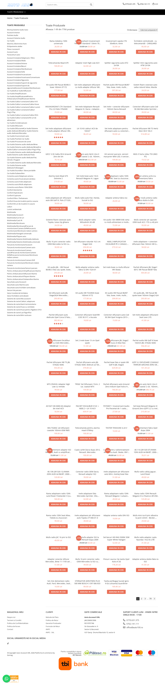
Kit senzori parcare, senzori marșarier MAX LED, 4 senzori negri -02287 (116, 155)
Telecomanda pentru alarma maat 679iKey (87, 429)
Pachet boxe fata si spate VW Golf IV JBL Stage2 (116, 363)
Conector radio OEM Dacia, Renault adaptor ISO (87, 472)
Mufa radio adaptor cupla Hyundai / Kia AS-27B (145, 538)
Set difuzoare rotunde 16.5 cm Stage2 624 (87, 242)
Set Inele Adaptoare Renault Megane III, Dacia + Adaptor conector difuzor (87, 107)
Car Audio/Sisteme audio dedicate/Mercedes (24, 162)
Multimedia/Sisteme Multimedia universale (23, 242)
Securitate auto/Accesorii (16, 282)
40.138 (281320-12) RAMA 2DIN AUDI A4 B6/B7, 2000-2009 (58, 472)
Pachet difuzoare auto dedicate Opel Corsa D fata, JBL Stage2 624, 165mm (58, 316)
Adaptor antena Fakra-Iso (116, 198)
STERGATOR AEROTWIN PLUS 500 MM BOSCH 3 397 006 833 (87, 582)
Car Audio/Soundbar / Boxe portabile (21, 170)
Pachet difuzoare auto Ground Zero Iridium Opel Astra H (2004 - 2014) (116, 385)
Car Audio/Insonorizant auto (18, 136)
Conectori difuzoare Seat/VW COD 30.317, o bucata (87, 316)
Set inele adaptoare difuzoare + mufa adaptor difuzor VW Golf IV (58, 129)
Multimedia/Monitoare (16, 223)
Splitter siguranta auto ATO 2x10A (116, 64)
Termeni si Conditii (14, 620)
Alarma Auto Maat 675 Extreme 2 (58, 177)
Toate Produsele (15, 12)
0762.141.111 (132, 623)
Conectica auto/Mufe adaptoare (19, 184)
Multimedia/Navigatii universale (19, 233)
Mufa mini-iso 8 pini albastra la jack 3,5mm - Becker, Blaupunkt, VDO (145, 516)
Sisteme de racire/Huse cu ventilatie (20, 307)
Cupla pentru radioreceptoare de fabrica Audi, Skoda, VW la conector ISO (116, 451)
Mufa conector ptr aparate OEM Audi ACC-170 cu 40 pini (145, 220)
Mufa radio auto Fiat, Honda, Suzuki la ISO (87, 199)
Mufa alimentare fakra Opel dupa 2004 (145, 429)
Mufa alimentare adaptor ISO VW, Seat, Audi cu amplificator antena (58, 451)
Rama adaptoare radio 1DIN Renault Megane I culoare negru (116, 494)
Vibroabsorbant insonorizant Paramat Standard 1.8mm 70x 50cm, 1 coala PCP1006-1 (87, 42)
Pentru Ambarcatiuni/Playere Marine (21, 276)
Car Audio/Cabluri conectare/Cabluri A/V (22, 101)
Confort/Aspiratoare (15, 193)
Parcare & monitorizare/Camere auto (21, 247)
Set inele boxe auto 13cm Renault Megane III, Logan (87, 177)
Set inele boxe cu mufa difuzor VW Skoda (116, 268)
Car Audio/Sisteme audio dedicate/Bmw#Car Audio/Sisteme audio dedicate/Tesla (24, 153)
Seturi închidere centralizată (17, 296)
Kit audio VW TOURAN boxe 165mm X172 (87, 294)
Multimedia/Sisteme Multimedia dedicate (23, 239)
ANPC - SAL (50, 632)
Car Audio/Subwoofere (15, 173)
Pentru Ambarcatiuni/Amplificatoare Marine (24, 271)
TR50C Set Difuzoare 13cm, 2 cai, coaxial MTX (87, 385)
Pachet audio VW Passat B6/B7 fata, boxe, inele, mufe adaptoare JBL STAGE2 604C (116, 86)
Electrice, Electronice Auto (17, 43)
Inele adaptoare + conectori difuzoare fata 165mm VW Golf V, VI (145, 242)
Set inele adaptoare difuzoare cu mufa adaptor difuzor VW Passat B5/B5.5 (87, 86)
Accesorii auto (12, 52)
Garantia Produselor (53, 623)
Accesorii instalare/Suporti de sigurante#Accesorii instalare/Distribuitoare (23, 86)
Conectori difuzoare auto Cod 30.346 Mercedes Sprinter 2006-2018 (145, 107)
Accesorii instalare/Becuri (16, 66)
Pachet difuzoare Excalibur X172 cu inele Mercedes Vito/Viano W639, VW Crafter (58, 341)
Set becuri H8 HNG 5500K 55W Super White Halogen (116, 538)
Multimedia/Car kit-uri (15, 218)
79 (150, 598)
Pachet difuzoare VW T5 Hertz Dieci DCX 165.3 (145, 129)
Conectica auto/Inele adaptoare (19, 182)
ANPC (48, 629)
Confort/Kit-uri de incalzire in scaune (21, 204)
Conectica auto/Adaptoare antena (20, 176)
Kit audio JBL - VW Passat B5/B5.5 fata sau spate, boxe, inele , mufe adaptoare (58, 268)
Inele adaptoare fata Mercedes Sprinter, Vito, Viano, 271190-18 (87, 494)
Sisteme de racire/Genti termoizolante (21, 304)
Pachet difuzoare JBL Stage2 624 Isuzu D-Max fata (116, 341)
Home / (10, 18)
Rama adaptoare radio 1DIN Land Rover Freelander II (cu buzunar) (58, 494)
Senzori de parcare (14, 290)
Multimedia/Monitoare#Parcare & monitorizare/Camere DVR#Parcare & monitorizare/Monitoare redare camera (22, 228)
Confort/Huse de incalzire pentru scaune (22, 201)
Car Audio (11, 41)
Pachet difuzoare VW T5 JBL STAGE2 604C (58, 363)
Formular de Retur (53, 626)
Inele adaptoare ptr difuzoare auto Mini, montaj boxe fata (116, 472)
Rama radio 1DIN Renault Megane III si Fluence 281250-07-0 (145, 494)
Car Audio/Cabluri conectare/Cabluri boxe (23, 104)
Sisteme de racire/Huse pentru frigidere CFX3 (24, 310)
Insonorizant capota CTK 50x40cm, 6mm (116, 42)
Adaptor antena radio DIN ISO (116, 515)
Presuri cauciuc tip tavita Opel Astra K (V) (116, 560)
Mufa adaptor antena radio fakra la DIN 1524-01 (87, 268)
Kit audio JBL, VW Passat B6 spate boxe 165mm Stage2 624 (145, 294)
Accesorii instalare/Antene (17, 63)
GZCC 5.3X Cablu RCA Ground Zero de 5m (58, 155)
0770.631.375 (132, 620)
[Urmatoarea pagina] (154, 598)
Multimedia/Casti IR (14, 220)
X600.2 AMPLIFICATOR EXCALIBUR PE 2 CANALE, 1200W (116, 242)
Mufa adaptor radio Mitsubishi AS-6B (87, 220)
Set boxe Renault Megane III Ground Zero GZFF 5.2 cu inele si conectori (145, 407)
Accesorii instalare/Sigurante (18, 80)
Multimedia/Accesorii (15, 215)
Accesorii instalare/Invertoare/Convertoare (23, 77)
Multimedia (11, 212)
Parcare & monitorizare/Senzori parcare (22, 268)
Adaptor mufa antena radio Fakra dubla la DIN (145, 199)
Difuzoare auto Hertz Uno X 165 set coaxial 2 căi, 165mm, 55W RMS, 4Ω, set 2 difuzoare (87, 155)
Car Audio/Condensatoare (17, 123)
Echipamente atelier (14, 46)
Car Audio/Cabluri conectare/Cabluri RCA (22, 115)
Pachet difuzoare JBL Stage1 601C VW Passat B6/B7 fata (145, 268)
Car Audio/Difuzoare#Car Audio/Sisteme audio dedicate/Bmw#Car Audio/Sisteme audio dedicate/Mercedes (22, 130)
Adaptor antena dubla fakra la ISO (145, 560)
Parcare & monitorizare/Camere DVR (21, 260)
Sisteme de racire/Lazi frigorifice (19, 312)
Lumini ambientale (14, 209)
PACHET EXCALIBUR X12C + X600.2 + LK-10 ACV (87, 407)
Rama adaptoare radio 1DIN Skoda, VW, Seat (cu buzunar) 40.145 (116, 177)
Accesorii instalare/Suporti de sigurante (22, 83)
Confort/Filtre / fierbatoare (17, 198)
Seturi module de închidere (17, 293)
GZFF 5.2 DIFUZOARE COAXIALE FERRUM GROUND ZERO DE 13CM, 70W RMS (145, 363)
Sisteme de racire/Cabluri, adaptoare (21, 301)
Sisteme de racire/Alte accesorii (19, 298)
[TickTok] (8, 643)
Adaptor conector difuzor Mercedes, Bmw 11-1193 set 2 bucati (58, 560)
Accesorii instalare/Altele (16, 60)
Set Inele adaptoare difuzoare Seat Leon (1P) (145, 316)
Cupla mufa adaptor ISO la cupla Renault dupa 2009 (87, 538)
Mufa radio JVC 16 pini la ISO (58, 537)
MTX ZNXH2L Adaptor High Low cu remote (58, 385)
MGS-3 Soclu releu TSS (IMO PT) (145, 155)
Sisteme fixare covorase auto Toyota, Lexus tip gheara (58, 220)
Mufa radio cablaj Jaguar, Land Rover (145, 472)
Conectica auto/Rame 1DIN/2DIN (19, 187)
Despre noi (11, 617)
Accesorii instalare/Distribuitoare (19, 69)
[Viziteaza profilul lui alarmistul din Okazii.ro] (14, 678)
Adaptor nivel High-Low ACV (87, 63)
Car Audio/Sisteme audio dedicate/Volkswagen (16, 166)
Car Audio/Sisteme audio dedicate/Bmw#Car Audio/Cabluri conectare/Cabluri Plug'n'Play (24, 148)
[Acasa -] (20, 4)
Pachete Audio (12, 35)
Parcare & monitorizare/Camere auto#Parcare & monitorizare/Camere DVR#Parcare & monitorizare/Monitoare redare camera (22, 254)
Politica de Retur (52, 620)
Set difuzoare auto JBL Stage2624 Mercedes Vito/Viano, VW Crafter (58, 294)
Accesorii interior (13, 32)
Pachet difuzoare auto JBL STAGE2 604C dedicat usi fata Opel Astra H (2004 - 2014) (87, 363)
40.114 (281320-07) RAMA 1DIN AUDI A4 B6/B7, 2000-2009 (145, 451)
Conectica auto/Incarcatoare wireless (21, 179)
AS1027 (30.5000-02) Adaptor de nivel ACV (58, 407)
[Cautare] (91, 5)
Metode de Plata (52, 617)
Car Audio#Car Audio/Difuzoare (19, 91)
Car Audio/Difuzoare (15, 126)
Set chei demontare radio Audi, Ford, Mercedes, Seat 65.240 (58, 582)
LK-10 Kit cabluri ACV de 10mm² (87, 129)
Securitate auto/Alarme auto (18, 285)
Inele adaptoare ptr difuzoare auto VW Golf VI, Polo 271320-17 (58, 199)
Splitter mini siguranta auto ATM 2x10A (145, 64)
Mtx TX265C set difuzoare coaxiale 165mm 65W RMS (58, 429)
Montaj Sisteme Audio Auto (17, 30)
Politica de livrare (13, 626)
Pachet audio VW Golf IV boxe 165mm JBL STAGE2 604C (145, 341)
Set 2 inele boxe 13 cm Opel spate (87, 341)
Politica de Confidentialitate (17, 623)
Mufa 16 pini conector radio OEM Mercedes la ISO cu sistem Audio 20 (58, 242)
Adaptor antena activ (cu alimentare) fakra (145, 177)
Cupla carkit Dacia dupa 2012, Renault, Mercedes (87, 451)
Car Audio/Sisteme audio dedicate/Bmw (22, 144)
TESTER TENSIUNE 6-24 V (116, 428)
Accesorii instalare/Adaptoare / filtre (21, 58)
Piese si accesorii (13, 49)
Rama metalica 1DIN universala (58, 42)
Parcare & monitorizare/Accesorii (19, 245)
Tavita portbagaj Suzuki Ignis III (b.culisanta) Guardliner (116, 582)
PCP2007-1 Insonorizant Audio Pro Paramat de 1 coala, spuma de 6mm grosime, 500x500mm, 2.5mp (116, 407)
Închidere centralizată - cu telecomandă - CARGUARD (145, 42)
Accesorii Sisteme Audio (16, 38)
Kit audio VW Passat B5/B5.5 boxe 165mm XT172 (58, 86)
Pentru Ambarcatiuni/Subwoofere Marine (23, 279)
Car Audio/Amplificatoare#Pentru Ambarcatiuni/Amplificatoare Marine (21, 97)
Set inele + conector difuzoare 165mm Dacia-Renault (116, 107)
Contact (10, 629)
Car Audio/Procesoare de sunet (19, 141)
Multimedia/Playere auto (16, 236)
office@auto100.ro (134, 627)
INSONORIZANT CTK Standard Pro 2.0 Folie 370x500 (58, 107)
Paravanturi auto (13, 55)
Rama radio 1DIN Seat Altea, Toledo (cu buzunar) (58, 516)
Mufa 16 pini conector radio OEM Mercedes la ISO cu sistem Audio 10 (87, 560)
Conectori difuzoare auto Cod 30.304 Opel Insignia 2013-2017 (116, 316)
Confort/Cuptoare (14, 195)
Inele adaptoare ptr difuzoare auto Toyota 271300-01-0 (87, 516)
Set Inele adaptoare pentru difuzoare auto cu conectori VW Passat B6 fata (116, 129)
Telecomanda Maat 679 (58, 63)
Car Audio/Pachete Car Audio (18, 139)
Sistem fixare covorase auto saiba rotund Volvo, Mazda (145, 86)
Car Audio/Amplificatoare (16, 93)
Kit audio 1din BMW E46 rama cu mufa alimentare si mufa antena (116, 220)
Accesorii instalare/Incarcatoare (19, 74)
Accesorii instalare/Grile (16, 72)
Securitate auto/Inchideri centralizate (21, 287)
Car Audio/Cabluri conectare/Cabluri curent (23, 107)
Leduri (9, 206)
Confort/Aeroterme (14, 190)
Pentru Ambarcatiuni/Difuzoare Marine (22, 274)
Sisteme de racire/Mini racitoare (19, 315)
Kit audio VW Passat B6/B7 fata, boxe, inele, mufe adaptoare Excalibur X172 (116, 294)
